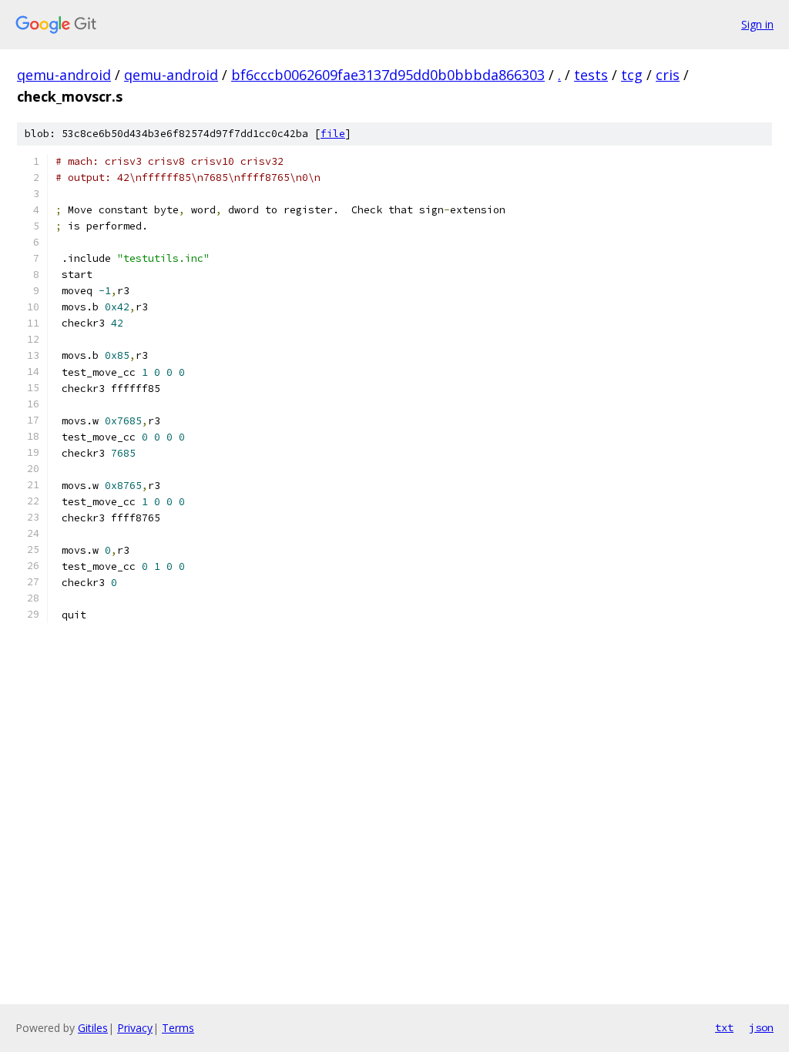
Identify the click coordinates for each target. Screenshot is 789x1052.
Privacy (135, 1027)
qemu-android (64, 74)
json (761, 1027)
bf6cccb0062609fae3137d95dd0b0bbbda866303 (388, 74)
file (333, 133)
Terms (178, 1027)
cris (668, 74)
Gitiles (93, 1027)
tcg (632, 74)
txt (724, 1027)
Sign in (757, 24)
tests (591, 74)
